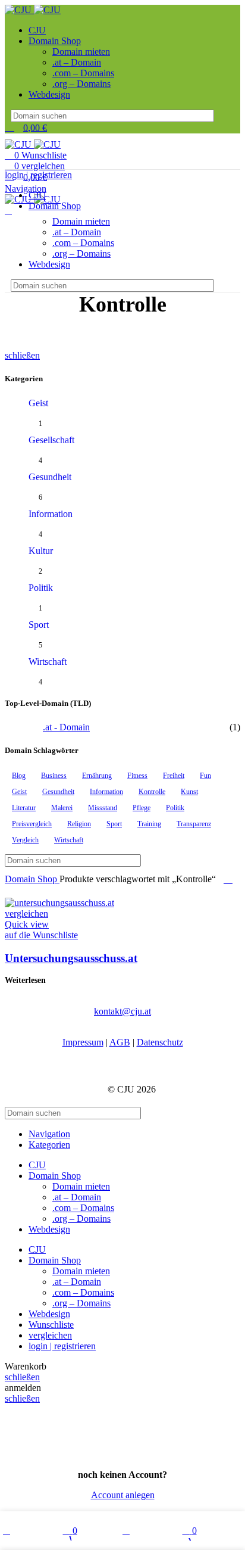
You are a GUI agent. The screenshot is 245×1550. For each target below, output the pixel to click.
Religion (79, 824)
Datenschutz (160, 1042)
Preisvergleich (32, 824)
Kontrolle (152, 792)
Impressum (82, 1042)
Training (149, 824)
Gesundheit (50, 477)
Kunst (189, 792)
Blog (19, 775)
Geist (38, 403)
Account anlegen (123, 1495)
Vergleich (25, 840)
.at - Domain (66, 727)
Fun (205, 775)
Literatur (24, 808)
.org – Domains (81, 84)
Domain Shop (32, 879)
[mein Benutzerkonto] (8, 210)
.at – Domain (76, 62)
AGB (119, 1042)
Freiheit (173, 775)
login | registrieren (62, 1346)
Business (54, 775)
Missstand (102, 808)
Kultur (41, 551)
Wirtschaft (48, 661)
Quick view (27, 924)
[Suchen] (220, 116)
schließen (22, 355)
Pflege (141, 808)
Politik (41, 588)
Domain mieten (81, 51)
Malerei (62, 808)
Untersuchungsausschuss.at (71, 958)
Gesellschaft (51, 440)
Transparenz (194, 824)
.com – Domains (83, 73)
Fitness (137, 775)
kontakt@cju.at (122, 1011)
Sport (39, 625)
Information (51, 514)
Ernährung (97, 775)
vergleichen (50, 1335)
